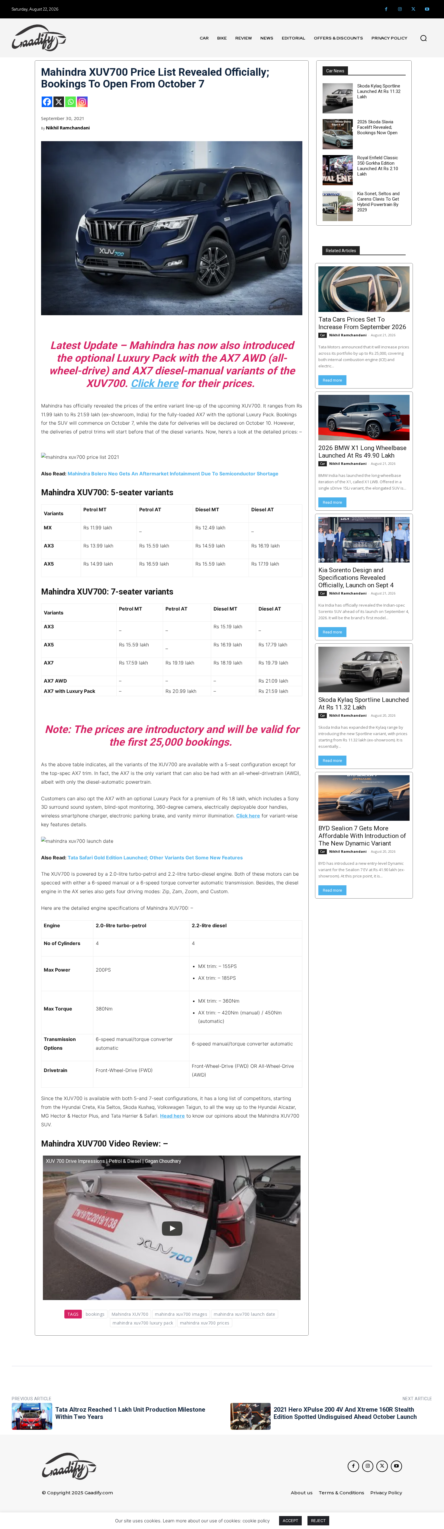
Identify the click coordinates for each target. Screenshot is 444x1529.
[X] (58, 102)
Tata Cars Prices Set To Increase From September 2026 (362, 323)
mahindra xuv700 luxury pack (143, 1323)
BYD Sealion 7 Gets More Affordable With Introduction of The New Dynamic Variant (362, 836)
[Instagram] (399, 9)
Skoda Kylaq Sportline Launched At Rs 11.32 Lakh (379, 91)
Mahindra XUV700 (130, 1314)
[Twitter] (413, 9)
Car (322, 335)
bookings (95, 1314)
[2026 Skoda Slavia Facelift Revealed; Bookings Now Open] (338, 134)
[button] (423, 38)
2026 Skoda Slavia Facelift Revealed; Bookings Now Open (377, 127)
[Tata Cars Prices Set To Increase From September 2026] (364, 289)
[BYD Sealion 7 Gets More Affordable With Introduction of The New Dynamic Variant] (364, 798)
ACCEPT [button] (290, 1520)
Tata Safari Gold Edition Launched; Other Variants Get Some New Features (155, 858)
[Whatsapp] (70, 102)
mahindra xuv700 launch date (244, 1314)
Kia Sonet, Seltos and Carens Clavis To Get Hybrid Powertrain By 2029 (378, 202)
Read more (332, 380)
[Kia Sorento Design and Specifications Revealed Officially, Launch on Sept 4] (364, 540)
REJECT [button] (318, 1520)
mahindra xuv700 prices (205, 1323)
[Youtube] (427, 9)
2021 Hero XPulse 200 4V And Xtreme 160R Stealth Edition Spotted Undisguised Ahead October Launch (345, 1413)
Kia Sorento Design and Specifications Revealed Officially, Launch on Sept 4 (356, 577)
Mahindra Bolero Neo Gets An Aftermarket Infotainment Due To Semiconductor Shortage (173, 474)
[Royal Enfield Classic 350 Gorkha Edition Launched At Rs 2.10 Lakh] (338, 170)
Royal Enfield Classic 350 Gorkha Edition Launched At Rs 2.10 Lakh (377, 166)
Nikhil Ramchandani (68, 128)
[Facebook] (386, 9)
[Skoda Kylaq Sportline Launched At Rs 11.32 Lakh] (338, 98)
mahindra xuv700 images (181, 1314)
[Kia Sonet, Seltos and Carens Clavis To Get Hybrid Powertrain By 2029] (338, 206)
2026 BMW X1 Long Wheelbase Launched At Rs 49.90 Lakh (362, 451)
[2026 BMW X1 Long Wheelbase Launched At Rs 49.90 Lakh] (364, 417)
